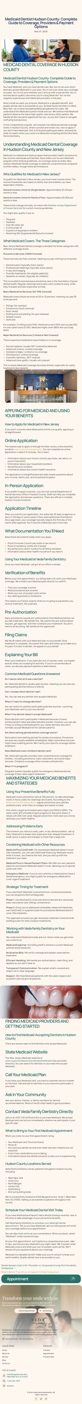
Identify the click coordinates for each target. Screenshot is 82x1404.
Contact (46, 1350)
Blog (4, 1360)
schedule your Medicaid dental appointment (35, 1224)
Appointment (48, 1353)
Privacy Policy (48, 1357)
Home (4, 1350)
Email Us (10, 1386)
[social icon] (36, 1399)
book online (24, 1233)
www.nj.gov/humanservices (28, 449)
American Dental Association (20, 802)
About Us (6, 1353)
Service (5, 1357)
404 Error (6, 1363)
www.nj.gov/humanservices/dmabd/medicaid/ (28, 1060)
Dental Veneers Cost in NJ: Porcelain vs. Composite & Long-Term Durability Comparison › (39, 1267)
